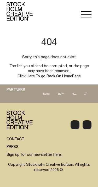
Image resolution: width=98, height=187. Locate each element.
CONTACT (15, 139)
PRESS (13, 147)
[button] (86, 15)
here (57, 155)
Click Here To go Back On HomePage (49, 76)
